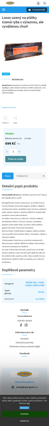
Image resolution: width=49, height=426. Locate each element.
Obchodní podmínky (24, 342)
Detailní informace (9, 107)
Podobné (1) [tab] (22, 176)
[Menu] (4, 10)
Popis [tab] (7, 176)
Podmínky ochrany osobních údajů (24, 346)
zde (28, 403)
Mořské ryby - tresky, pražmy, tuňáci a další (34, 284)
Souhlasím (24, 414)
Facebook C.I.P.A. (21, 325)
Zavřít (39, 127)
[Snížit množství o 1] (7, 151)
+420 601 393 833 (24, 320)
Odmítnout (24, 421)
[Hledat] (44, 3)
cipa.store (26, 325)
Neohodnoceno (17, 79)
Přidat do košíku (15, 159)
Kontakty (25, 338)
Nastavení (24, 408)
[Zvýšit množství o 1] (19, 151)
